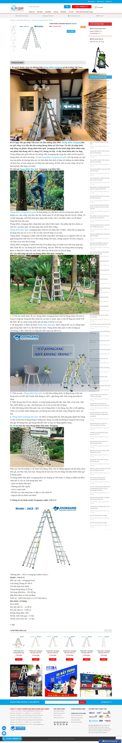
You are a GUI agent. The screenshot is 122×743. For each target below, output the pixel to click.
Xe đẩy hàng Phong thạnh (100, 732)
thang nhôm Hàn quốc (29, 169)
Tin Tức (71, 12)
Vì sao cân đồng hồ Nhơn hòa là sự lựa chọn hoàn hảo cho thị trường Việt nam (99, 206)
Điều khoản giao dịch (59, 713)
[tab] (25, 62)
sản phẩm (92, 1)
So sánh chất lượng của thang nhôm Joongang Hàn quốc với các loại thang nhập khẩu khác (100, 488)
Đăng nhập (101, 1)
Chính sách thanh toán (76, 715)
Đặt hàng (71, 31)
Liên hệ (56, 12)
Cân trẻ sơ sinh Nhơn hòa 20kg (98, 522)
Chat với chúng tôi (110, 741)
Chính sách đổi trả (75, 720)
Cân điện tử (99, 730)
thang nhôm (97, 727)
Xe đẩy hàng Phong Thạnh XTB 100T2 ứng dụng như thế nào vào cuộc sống (99, 414)
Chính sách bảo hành (76, 722)
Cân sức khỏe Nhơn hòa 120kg (98, 515)
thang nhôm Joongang (53, 67)
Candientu (105, 730)
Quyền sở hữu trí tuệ (59, 717)
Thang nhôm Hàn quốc (33, 393)
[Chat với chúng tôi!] (4, 733)
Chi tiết (19, 659)
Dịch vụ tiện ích (57, 715)
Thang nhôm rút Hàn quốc (23, 20)
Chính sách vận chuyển (77, 717)
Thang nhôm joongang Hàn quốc (25, 417)
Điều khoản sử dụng (59, 711)
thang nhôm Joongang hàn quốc (54, 157)
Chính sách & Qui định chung (84, 12)
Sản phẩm (48, 12)
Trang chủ (31, 12)
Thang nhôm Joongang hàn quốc (23, 212)
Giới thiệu (40, 12)
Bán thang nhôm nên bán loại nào (99, 116)
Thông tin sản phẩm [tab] (17, 62)
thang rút (103, 727)
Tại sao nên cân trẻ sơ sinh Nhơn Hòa (100, 324)
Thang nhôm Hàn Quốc (19, 230)
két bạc (101, 725)
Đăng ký (110, 1)
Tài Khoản (63, 12)
